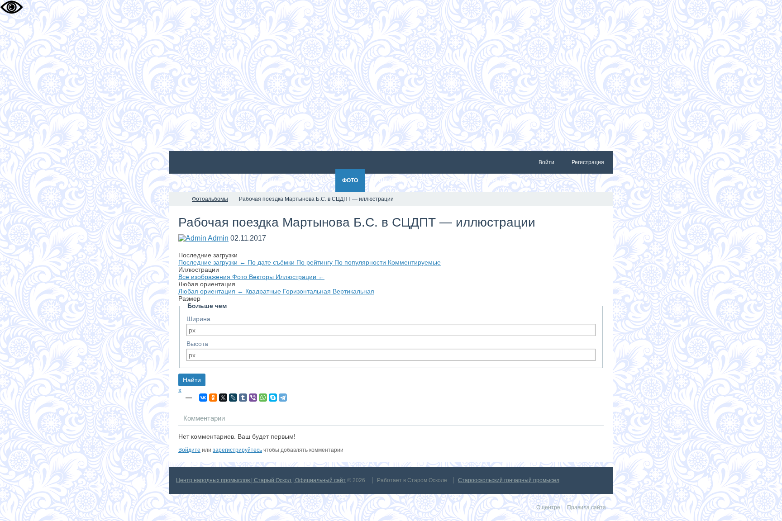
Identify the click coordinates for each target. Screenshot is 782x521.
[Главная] (177, 199)
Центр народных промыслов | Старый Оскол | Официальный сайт (261, 480)
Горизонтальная (308, 291)
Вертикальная (353, 291)
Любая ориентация (210, 291)
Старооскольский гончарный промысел (508, 480)
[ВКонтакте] (203, 397)
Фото (240, 276)
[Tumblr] (243, 397)
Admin (218, 238)
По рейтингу (315, 262)
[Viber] (253, 397)
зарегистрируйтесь (237, 450)
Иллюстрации (300, 276)
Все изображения (205, 276)
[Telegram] (283, 397)
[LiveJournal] (233, 397)
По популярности (361, 262)
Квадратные (264, 291)
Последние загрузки (212, 262)
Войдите (189, 450)
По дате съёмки (272, 262)
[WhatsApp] (263, 397)
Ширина (198, 318)
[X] (223, 397)
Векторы (262, 276)
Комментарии (204, 418)
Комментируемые (414, 262)
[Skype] (273, 397)
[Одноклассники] (213, 397)
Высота (197, 343)
